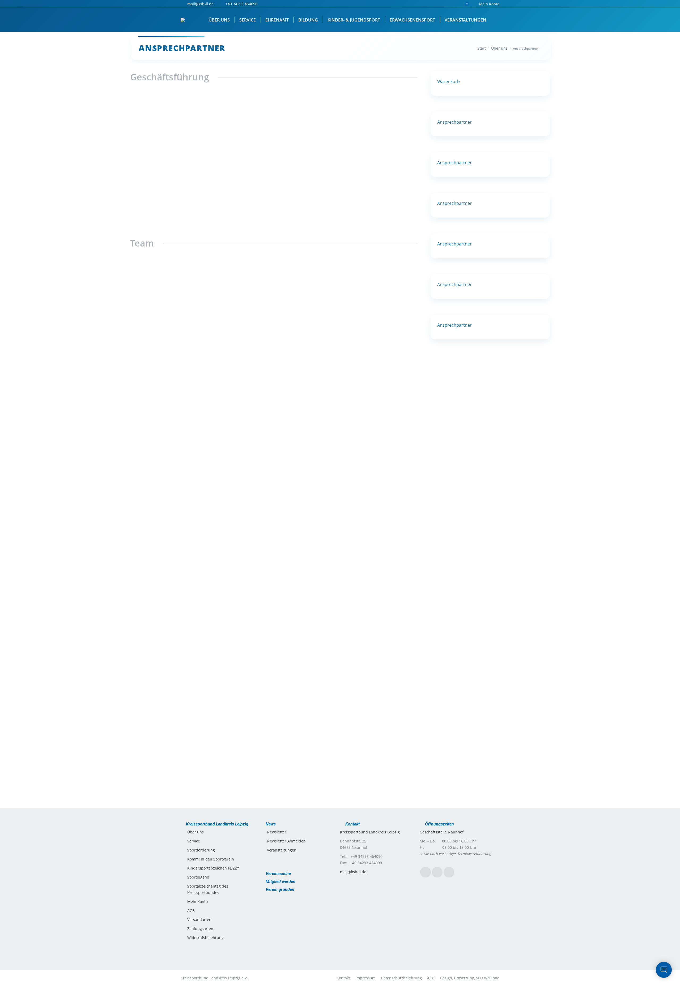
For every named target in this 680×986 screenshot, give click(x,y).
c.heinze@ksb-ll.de (274, 776)
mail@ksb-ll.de (220, 622)
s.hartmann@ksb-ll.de (326, 224)
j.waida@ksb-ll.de (221, 477)
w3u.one (491, 977)
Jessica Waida (220, 449)
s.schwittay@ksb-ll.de (371, 389)
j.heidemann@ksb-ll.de (329, 616)
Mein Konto (489, 3)
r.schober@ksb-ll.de (220, 224)
